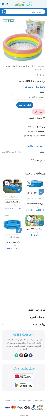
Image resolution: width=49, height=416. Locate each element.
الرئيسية (41, 66)
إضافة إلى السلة (25, 105)
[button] (41, 223)
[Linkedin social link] (28, 136)
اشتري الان (38, 112)
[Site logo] (23, 4)
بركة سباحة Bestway (35, 203)
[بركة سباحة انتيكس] (12, 186)
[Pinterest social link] (31, 136)
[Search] (4, 12)
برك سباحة (37, 69)
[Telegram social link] (24, 136)
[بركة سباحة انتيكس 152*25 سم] (34, 220)
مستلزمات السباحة (12, 66)
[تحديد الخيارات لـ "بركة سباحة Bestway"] (41, 192)
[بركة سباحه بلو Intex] (12, 224)
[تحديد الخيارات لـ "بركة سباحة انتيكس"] (19, 190)
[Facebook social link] (37, 136)
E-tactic (20, 400)
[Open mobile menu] (43, 4)
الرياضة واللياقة (29, 66)
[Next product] (37, 75)
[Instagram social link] (21, 355)
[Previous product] (43, 75)
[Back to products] (40, 75)
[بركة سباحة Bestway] (34, 187)
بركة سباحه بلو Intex (12, 242)
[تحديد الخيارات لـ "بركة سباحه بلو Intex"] (19, 230)
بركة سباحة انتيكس (12, 202)
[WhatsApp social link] (16, 355)
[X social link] (34, 136)
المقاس (42, 92)
